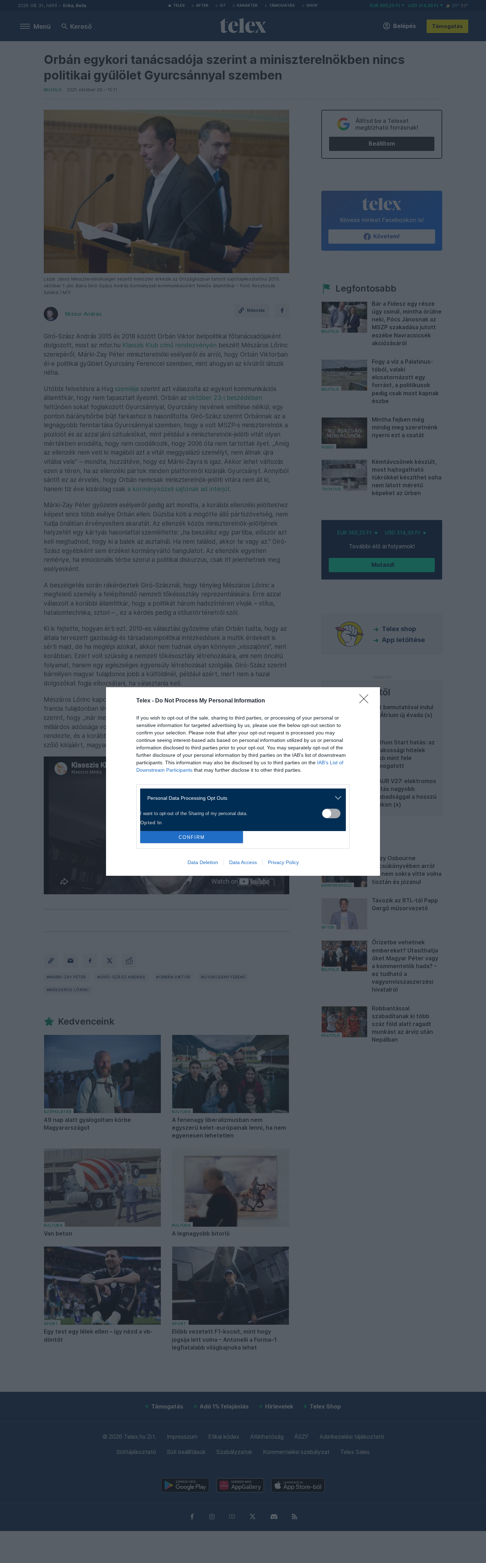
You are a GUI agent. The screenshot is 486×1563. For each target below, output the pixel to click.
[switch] (331, 813)
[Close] (366, 701)
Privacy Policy (283, 862)
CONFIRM (192, 837)
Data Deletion (202, 862)
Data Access (243, 862)
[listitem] (240, 798)
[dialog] (243, 781)
